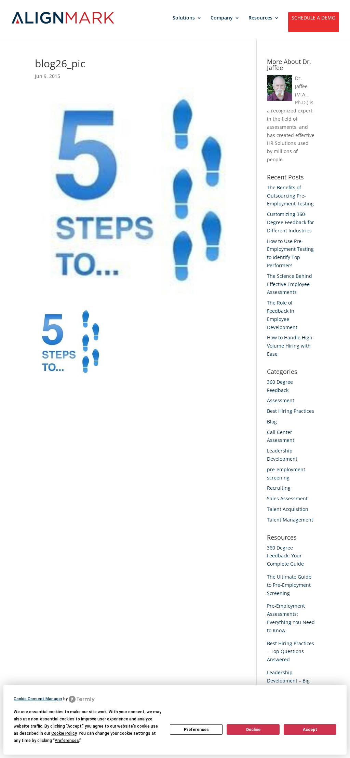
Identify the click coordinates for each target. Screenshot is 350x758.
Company (222, 18)
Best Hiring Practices (290, 411)
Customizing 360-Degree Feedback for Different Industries (290, 222)
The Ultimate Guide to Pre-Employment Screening (289, 584)
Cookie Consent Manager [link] (38, 698)
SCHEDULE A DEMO (314, 18)
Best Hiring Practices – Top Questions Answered (290, 651)
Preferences (196, 729)
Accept (310, 729)
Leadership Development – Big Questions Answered (290, 680)
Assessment (280, 400)
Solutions (184, 18)
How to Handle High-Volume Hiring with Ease (290, 345)
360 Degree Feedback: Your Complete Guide (285, 555)
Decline (253, 729)
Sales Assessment (287, 498)
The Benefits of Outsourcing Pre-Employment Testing (290, 195)
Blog (272, 421)
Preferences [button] (67, 740)
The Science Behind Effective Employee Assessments (289, 284)
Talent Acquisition (287, 509)
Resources (260, 18)
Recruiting (279, 488)
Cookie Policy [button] (64, 733)
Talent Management (290, 519)
